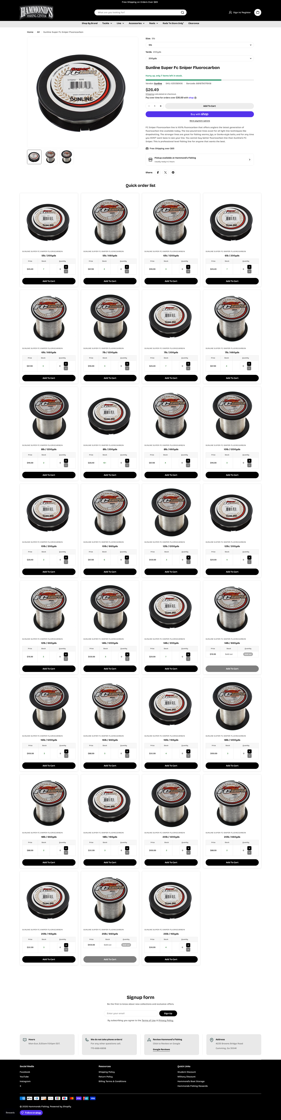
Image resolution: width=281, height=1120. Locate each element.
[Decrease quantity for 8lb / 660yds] (188, 465)
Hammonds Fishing (39, 1106)
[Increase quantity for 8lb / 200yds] (127, 461)
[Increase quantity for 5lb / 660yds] (127, 267)
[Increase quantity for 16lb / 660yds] (127, 751)
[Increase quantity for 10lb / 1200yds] (249, 461)
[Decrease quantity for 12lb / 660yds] (66, 659)
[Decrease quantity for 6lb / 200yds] (249, 271)
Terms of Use (149, 1020)
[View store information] (249, 159)
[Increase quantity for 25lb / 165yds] (188, 945)
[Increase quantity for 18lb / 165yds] (127, 848)
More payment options (200, 121)
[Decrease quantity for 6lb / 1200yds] (188, 271)
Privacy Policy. (166, 1020)
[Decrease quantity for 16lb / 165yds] (188, 756)
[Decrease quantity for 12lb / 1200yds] (188, 562)
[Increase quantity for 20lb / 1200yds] (188, 848)
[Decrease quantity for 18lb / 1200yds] (249, 756)
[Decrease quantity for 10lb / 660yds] (127, 562)
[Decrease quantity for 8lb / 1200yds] (66, 465)
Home (30, 32)
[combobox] (140, 12)
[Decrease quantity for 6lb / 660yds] (66, 368)
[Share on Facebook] (158, 172)
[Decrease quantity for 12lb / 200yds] (249, 562)
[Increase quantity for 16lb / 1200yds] (66, 751)
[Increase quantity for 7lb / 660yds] (249, 364)
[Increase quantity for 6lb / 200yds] (249, 267)
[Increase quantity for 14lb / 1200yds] (127, 654)
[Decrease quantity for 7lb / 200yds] (188, 368)
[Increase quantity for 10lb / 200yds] (66, 558)
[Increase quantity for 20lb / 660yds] (249, 848)
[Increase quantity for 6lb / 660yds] (66, 364)
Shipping (150, 94)
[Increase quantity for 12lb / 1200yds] (188, 558)
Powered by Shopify (60, 1106)
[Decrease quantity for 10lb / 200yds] (66, 562)
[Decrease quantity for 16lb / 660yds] (127, 756)
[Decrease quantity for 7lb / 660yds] (249, 368)
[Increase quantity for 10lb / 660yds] (127, 558)
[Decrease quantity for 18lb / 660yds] (66, 853)
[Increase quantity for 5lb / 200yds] (66, 267)
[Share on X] (165, 172)
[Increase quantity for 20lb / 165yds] (66, 945)
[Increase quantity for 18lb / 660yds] (66, 848)
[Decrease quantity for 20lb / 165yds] (66, 950)
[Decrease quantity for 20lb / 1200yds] (188, 853)
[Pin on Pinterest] (173, 172)
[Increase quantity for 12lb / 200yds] (249, 558)
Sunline (158, 83)
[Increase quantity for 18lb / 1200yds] (249, 751)
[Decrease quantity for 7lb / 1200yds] (127, 368)
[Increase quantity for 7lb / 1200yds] (127, 364)
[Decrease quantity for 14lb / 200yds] (188, 659)
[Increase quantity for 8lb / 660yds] (188, 461)
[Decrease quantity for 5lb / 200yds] (66, 271)
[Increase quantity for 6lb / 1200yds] (188, 267)
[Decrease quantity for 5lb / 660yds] (127, 271)
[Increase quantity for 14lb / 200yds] (188, 654)
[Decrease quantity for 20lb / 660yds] (249, 853)
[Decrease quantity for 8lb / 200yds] (127, 465)
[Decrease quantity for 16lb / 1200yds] (66, 756)
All (38, 32)
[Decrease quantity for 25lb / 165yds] (188, 950)
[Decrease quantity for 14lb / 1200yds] (127, 659)
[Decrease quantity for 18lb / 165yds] (127, 853)
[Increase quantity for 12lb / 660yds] (66, 654)
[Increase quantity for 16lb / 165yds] (188, 751)
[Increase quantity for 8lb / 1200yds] (66, 461)
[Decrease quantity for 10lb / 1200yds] (249, 465)
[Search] (182, 12)
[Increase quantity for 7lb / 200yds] (188, 364)
